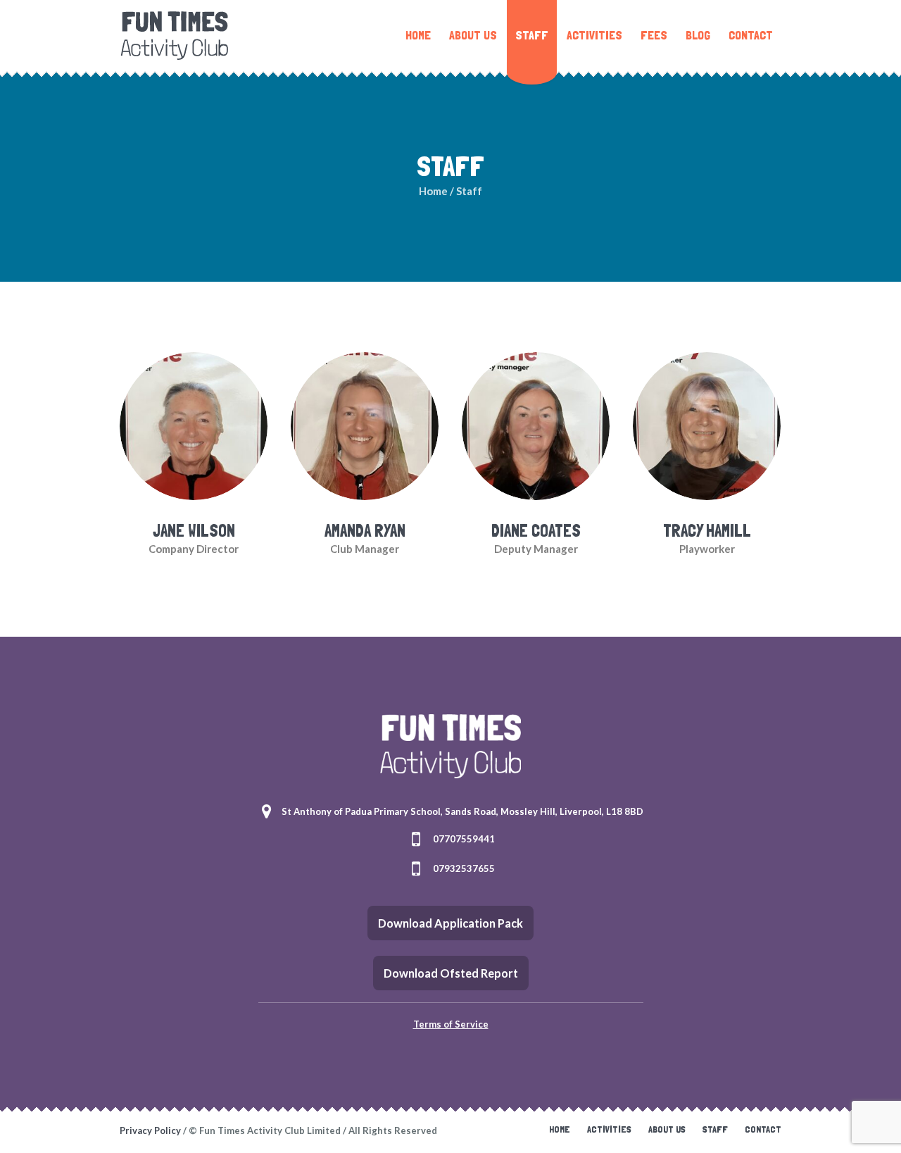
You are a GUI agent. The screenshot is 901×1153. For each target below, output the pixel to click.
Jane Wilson (194, 531)
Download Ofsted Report (451, 973)
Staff (715, 1129)
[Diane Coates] (536, 424)
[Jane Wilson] (193, 424)
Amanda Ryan (365, 531)
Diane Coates (536, 531)
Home (433, 191)
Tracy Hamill (707, 531)
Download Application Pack (450, 923)
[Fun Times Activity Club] (450, 746)
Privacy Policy (150, 1130)
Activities (609, 1129)
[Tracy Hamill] (707, 424)
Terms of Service (451, 1024)
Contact (763, 1129)
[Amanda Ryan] (365, 424)
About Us (667, 1129)
